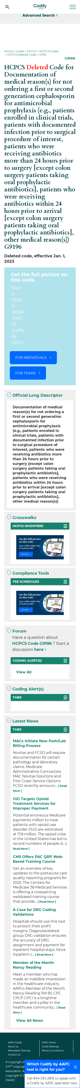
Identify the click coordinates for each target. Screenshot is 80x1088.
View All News (29, 1020)
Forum (19, 631)
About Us (13, 1046)
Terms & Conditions (53, 1050)
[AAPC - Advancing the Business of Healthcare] (40, 6)
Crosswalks (24, 517)
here (39, 649)
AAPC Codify (15, 1042)
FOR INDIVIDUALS (30, 357)
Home (8, 51)
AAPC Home (49, 1042)
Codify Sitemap (50, 1046)
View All (24, 672)
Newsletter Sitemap (19, 1050)
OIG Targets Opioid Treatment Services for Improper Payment (34, 803)
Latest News (25, 721)
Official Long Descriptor (37, 395)
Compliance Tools (30, 573)
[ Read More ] (47, 901)
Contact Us (14, 1054)
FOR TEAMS (25, 373)
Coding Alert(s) (28, 689)
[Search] (7, 6)
